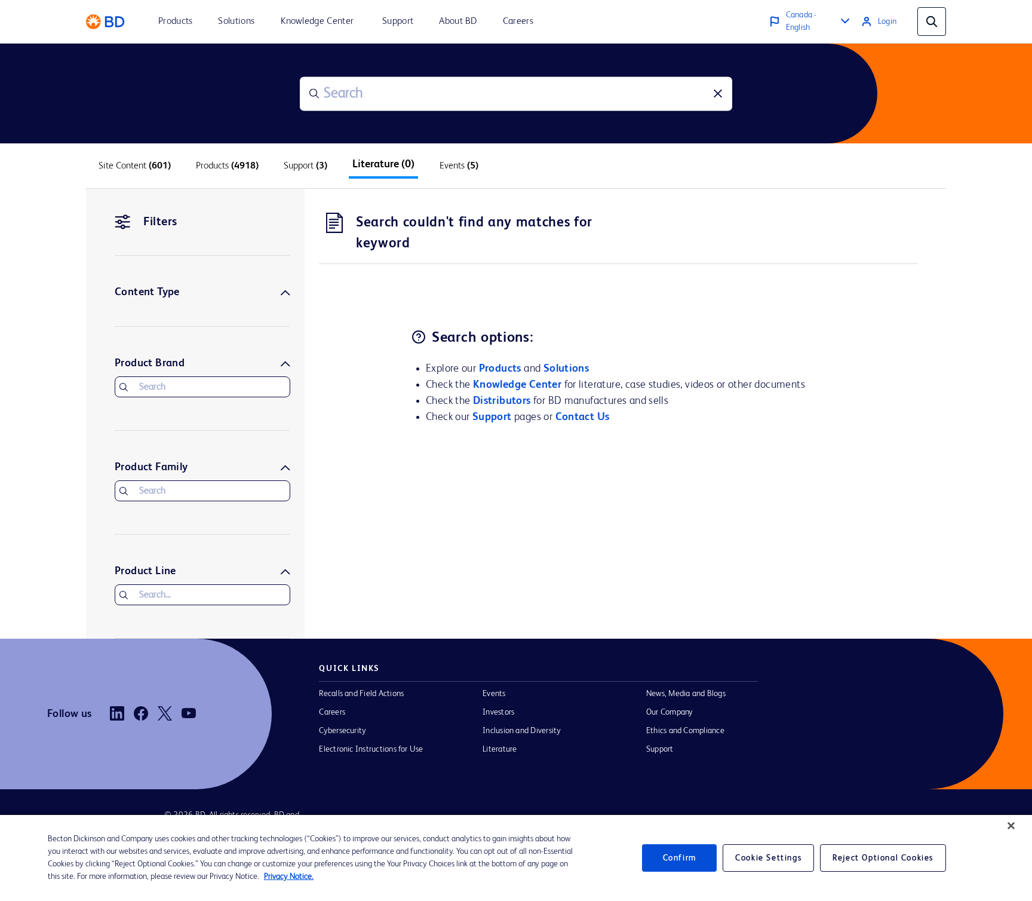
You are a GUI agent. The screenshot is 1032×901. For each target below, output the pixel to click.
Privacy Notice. (289, 876)
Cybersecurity (342, 731)
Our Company (669, 712)
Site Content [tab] (135, 166)
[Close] (1011, 825)
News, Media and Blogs (686, 693)
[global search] (931, 21)
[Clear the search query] (718, 94)
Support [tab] (305, 166)
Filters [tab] (160, 222)
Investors (498, 712)
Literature (500, 749)
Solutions (566, 368)
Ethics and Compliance (685, 731)
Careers (332, 712)
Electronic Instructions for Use (371, 749)
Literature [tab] (383, 164)
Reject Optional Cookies (883, 858)
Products (500, 368)
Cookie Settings (768, 858)
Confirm (679, 858)
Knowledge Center (517, 384)
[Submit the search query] (314, 94)
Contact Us (582, 417)
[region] (516, 858)
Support (492, 417)
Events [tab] (459, 166)
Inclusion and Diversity (522, 731)
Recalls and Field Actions (361, 693)
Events (494, 693)
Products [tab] (227, 166)
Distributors (502, 401)
